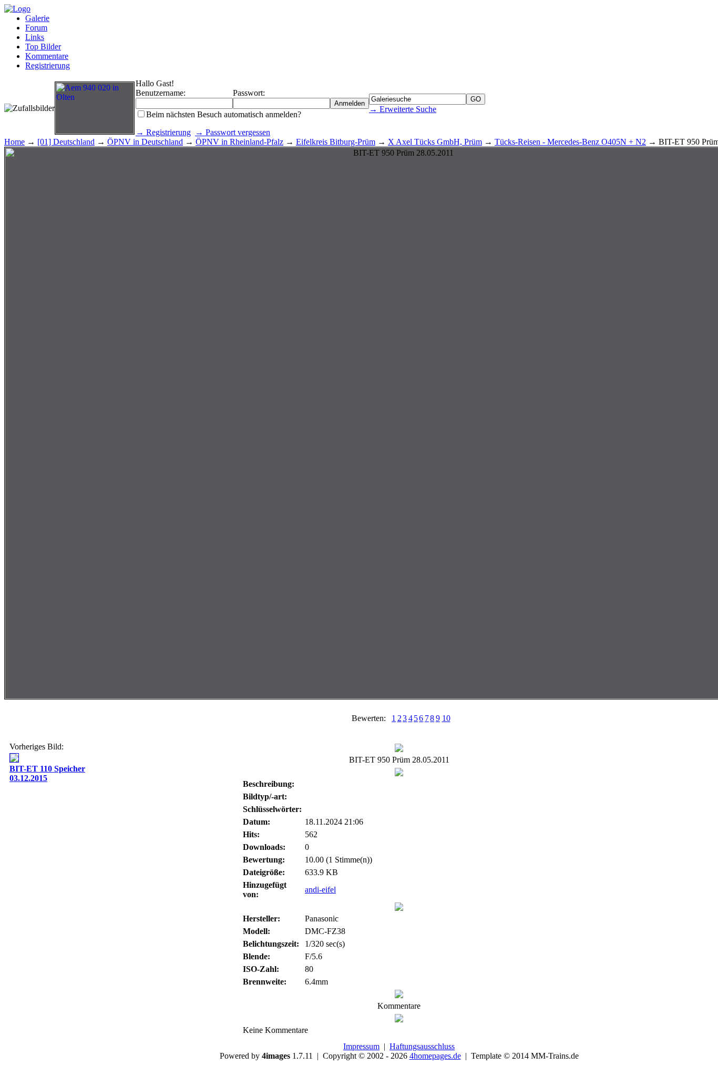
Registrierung (47, 65)
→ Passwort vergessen (232, 132)
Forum (36, 27)
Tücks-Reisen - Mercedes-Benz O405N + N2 (570, 141)
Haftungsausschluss (422, 1046)
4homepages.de (435, 1055)
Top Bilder (43, 46)
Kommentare (46, 56)
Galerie (37, 18)
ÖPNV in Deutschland (145, 141)
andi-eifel (320, 889)
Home (14, 141)
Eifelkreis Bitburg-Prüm (335, 141)
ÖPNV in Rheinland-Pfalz (239, 141)
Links (34, 37)
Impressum (361, 1046)
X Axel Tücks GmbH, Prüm (435, 141)
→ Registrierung (163, 132)
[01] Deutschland (66, 141)
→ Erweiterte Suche (402, 109)
